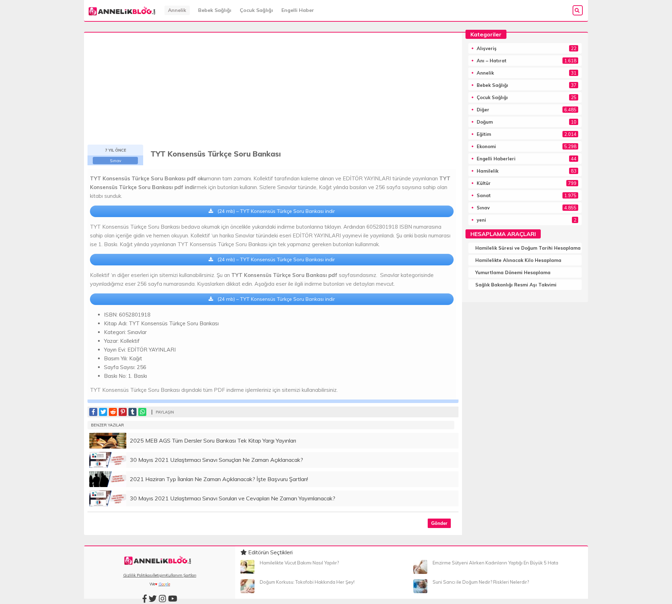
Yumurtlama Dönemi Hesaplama (513, 272)
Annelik (177, 10)
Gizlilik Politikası (138, 575)
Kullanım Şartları (181, 575)
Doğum (485, 122)
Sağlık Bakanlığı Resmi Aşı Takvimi (515, 284)
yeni (481, 220)
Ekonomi (486, 146)
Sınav (115, 160)
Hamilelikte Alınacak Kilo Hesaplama (518, 260)
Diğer (483, 109)
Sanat (484, 195)
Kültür (484, 183)
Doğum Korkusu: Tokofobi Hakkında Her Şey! (307, 582)
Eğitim (484, 134)
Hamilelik (487, 171)
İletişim (159, 575)
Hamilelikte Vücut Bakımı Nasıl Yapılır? (299, 562)
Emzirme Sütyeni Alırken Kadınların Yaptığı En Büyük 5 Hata (495, 562)
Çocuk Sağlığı (256, 10)
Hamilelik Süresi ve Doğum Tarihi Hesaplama (528, 248)
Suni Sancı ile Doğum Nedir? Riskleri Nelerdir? (481, 582)
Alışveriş (487, 48)
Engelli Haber (297, 10)
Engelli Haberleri (496, 158)
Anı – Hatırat (491, 60)
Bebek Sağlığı (214, 10)
